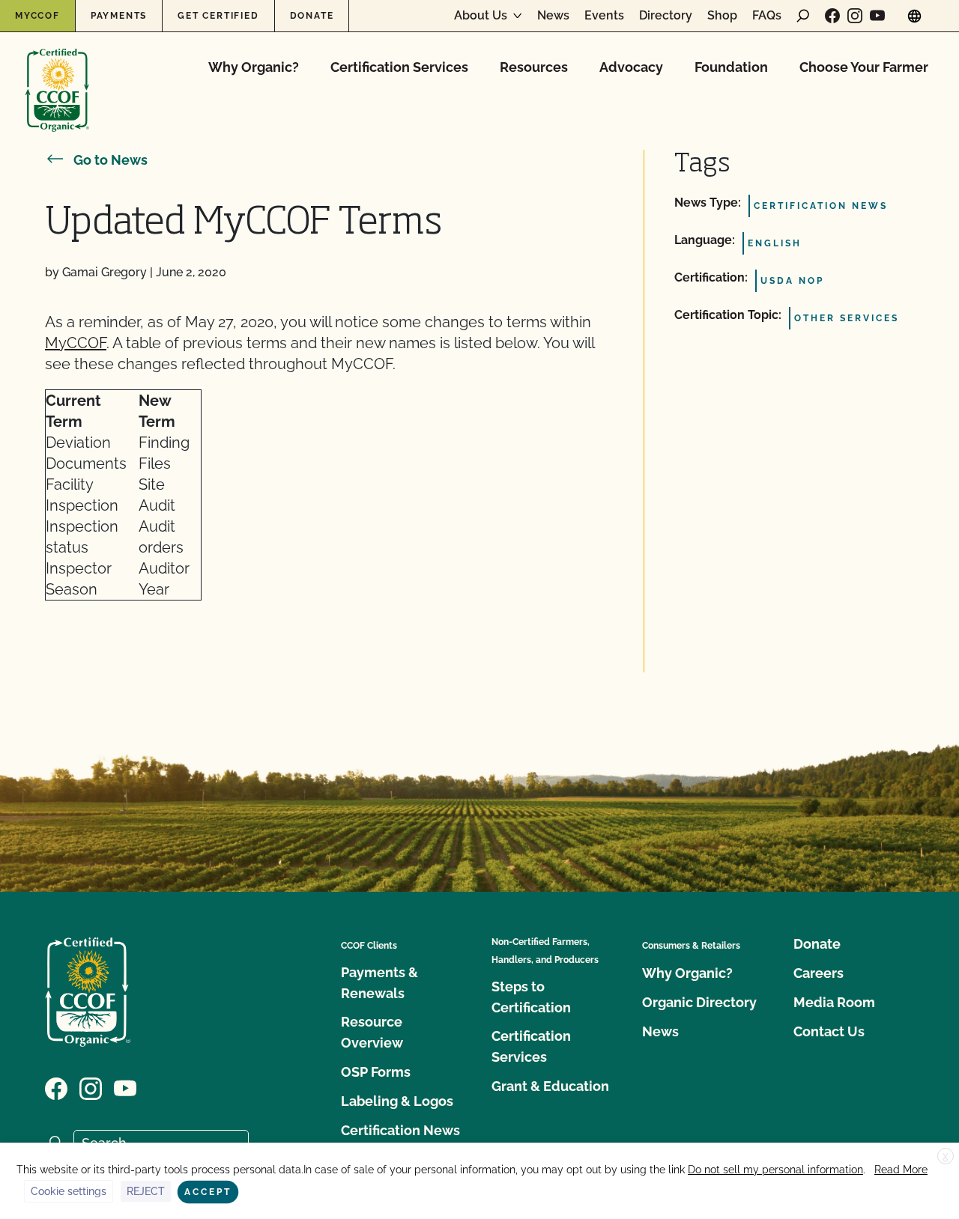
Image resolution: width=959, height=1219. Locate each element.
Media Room (834, 1002)
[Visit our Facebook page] (832, 15)
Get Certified (218, 15)
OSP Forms (376, 1072)
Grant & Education (550, 1086)
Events (604, 15)
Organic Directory (699, 1002)
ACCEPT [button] (208, 1192)
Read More (901, 1170)
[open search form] (803, 15)
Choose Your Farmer (863, 67)
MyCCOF (37, 15)
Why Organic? (253, 67)
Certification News (400, 1130)
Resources (534, 67)
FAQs (766, 15)
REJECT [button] (146, 1191)
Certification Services (399, 67)
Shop (722, 15)
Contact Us (829, 1031)
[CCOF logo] (57, 74)
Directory (665, 15)
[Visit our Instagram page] (854, 15)
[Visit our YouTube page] (877, 15)
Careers (818, 973)
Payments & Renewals (379, 982)
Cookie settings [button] (68, 1191)
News (553, 15)
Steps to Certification (531, 997)
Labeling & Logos (397, 1101)
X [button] (946, 1157)
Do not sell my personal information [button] (775, 1170)
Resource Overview (372, 1032)
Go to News (110, 160)
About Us (480, 15)
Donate (312, 15)
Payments (119, 15)
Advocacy (631, 67)
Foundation (731, 67)
